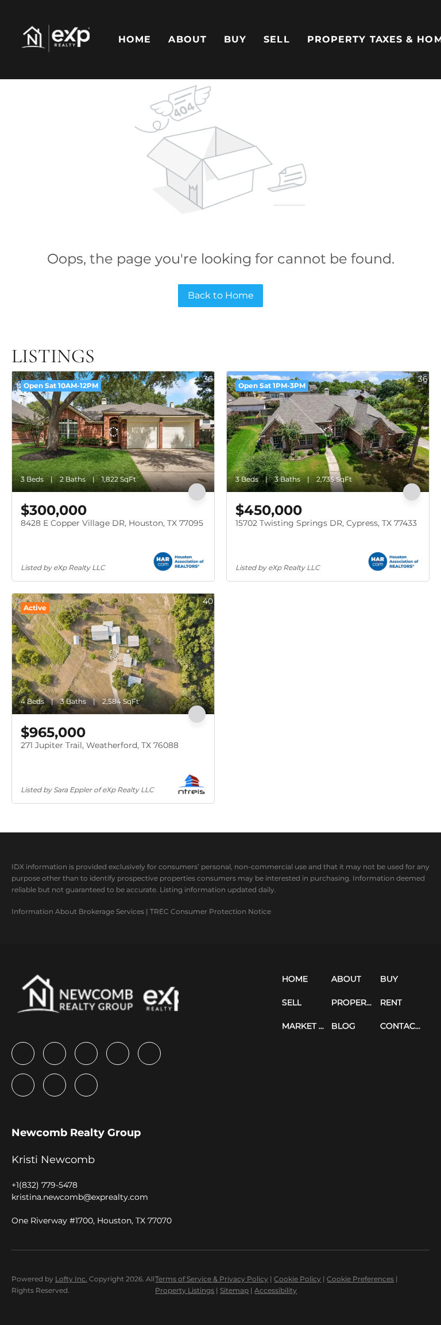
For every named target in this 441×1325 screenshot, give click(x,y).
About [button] (187, 39)
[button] (56, 39)
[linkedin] (54, 1053)
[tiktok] (54, 1085)
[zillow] (86, 1053)
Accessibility (275, 1290)
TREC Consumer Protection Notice (210, 911)
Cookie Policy (297, 1278)
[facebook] (22, 1053)
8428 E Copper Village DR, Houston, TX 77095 (112, 523)
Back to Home (221, 295)
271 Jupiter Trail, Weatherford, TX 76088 (100, 745)
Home (134, 39)
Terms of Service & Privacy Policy (211, 1278)
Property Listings (184, 1290)
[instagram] (149, 1053)
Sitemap (234, 1290)
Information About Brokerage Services (77, 911)
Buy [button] (235, 39)
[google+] (86, 1085)
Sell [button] (276, 39)
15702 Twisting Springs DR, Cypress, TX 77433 (326, 523)
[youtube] (22, 1085)
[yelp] (117, 1053)
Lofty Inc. (71, 1278)
